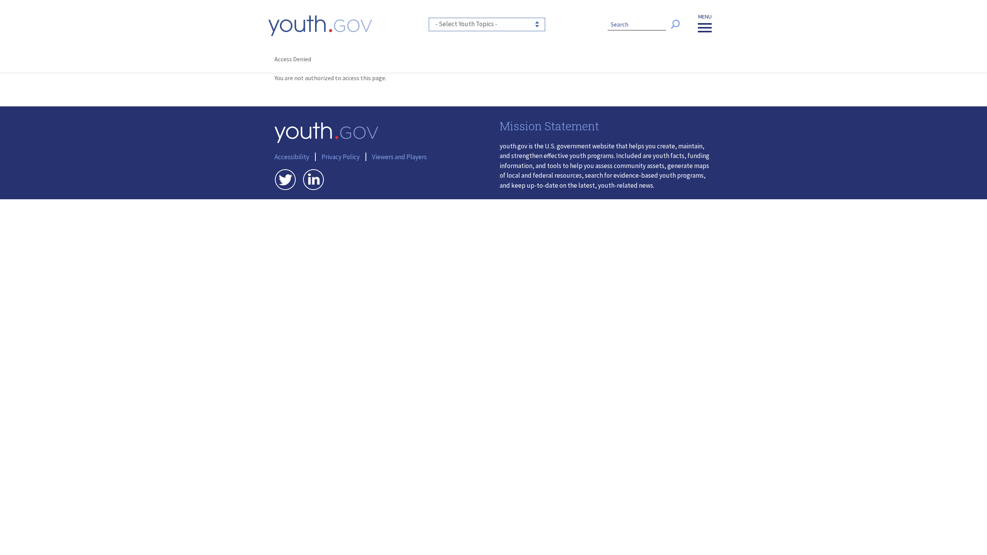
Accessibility (292, 157)
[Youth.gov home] (320, 25)
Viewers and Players (399, 157)
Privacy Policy (341, 157)
